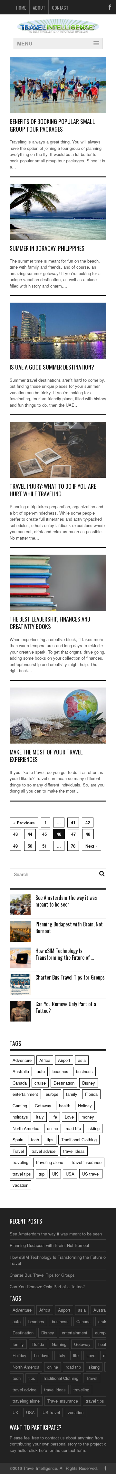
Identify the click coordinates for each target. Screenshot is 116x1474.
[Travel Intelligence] (58, 28)
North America (26, 1128)
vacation (20, 1185)
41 (73, 822)
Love (69, 1117)
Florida (91, 1094)
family (71, 1094)
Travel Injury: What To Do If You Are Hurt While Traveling (53, 490)
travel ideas (74, 1151)
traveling (20, 1162)
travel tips (22, 1174)
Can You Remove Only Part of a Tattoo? (65, 1007)
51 (44, 846)
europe (52, 1094)
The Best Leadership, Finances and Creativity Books (50, 623)
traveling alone (49, 1162)
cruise (40, 1083)
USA (70, 1174)
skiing (94, 1128)
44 (30, 834)
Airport (64, 1060)
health (64, 1106)
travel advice (43, 1151)
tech (35, 1139)
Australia (21, 1071)
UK (55, 1174)
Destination (63, 1083)
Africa (44, 1060)
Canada (20, 1083)
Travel (18, 1151)
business (84, 1071)
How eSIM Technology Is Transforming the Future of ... (64, 954)
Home (21, 7)
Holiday (85, 1106)
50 (30, 846)
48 (88, 834)
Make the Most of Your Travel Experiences (46, 755)
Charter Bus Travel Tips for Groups (70, 977)
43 (15, 834)
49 (15, 846)
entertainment (25, 1094)
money (88, 1117)
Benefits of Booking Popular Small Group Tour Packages (52, 125)
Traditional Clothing (79, 1139)
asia (82, 1060)
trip (41, 1174)
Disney (88, 1083)
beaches (60, 1071)
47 (73, 834)
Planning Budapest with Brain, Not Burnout (69, 927)
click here (38, 1450)
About (39, 7)
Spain (18, 1139)
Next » (91, 846)
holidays (20, 1117)
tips (50, 1139)
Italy (40, 1117)
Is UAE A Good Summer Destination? (53, 367)
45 (44, 834)
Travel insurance (86, 1162)
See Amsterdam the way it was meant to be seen (66, 901)
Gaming (20, 1106)
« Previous (23, 822)
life (54, 1117)
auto (41, 1071)
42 (87, 822)
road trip (73, 1128)
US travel (91, 1174)
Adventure (22, 1060)
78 (73, 846)
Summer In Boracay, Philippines (47, 248)
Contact (60, 7)
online (52, 1128)
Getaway (43, 1106)
